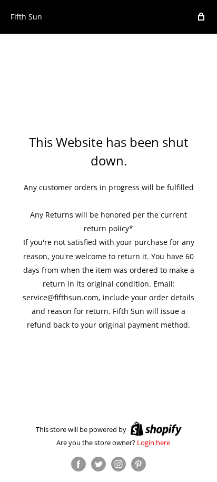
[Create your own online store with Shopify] (156, 428)
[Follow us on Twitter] (98, 464)
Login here (153, 442)
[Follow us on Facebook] (78, 464)
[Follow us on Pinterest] (138, 464)
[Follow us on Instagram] (118, 464)
